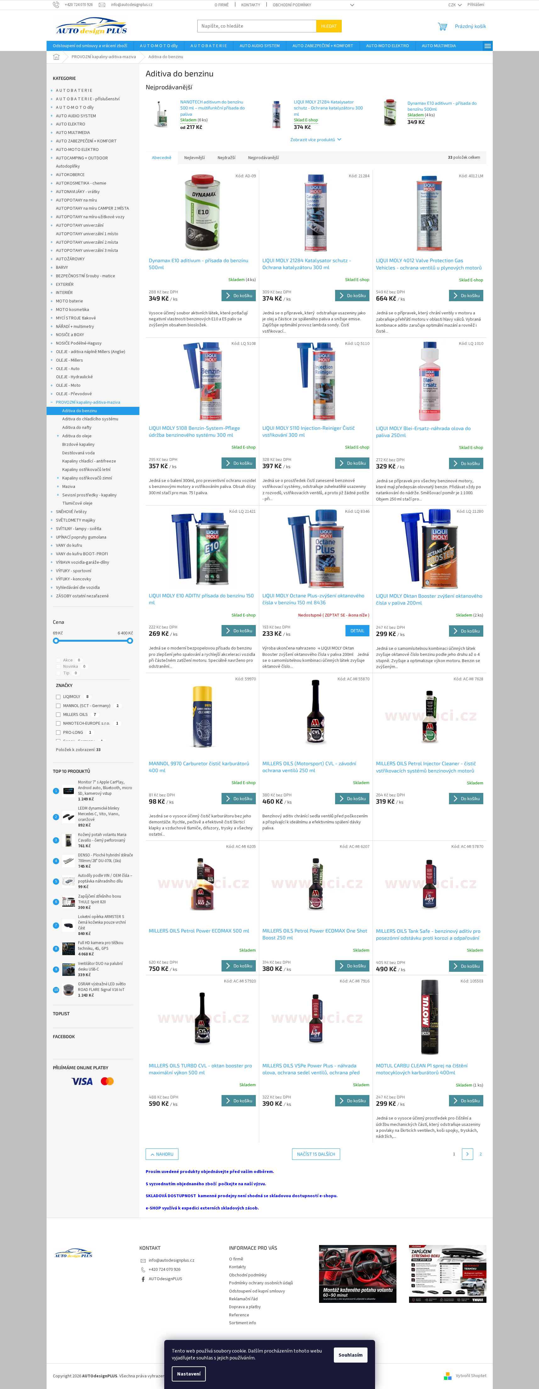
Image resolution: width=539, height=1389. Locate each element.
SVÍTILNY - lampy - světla (78, 529)
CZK (452, 5)
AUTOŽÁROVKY (70, 259)
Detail (357, 630)
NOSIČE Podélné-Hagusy (79, 343)
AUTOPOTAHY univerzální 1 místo (87, 234)
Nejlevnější (194, 158)
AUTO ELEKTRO (70, 124)
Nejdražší (226, 158)
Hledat (329, 26)
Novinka (74, 666)
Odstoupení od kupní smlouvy (257, 1291)
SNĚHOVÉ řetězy (71, 512)
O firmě (222, 5)
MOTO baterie (69, 301)
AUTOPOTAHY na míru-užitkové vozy (90, 217)
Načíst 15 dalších (316, 1154)
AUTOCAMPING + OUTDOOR (82, 158)
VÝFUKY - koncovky (73, 579)
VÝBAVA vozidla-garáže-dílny (82, 562)
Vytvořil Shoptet (471, 1376)
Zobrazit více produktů (312, 139)
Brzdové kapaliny (78, 444)
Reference (239, 1315)
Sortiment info (242, 1323)
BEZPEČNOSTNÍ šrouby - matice (85, 276)
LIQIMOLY (75, 697)
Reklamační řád (243, 1299)
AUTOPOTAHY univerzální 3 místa (87, 250)
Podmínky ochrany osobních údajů (261, 1283)
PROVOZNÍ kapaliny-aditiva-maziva (88, 402)
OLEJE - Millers (69, 360)
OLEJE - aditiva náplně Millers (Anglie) (90, 352)
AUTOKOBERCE (70, 175)
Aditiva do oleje (77, 436)
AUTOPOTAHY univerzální (80, 225)
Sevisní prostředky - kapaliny (89, 495)
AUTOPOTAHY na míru (76, 200)
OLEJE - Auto (68, 369)
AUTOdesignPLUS (165, 1279)
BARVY (62, 267)
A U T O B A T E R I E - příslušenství (88, 99)
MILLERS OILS (79, 714)
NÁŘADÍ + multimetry (75, 327)
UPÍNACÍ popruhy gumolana (81, 537)
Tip (70, 673)
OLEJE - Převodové (74, 394)
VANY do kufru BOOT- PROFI (82, 554)
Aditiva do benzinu (79, 411)
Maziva (68, 487)
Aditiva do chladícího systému (90, 419)
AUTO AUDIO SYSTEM (76, 116)
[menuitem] (90, 46)
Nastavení (188, 1373)
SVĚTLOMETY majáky (75, 520)
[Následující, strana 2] (467, 1154)
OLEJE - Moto (68, 385)
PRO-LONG (77, 732)
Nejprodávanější (263, 158)
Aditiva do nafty (77, 427)
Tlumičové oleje (77, 503)
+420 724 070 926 (164, 1269)
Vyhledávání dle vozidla (78, 587)
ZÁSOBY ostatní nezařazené (82, 596)
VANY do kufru (69, 545)
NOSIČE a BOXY (70, 335)
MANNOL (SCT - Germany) (91, 706)
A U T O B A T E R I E (74, 90)
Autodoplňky (68, 166)
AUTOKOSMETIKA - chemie (81, 183)
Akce (71, 660)
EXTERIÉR (65, 284)
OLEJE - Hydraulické (74, 377)
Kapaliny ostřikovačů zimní (87, 478)
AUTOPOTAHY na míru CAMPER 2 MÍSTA (92, 208)
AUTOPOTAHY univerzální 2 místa (87, 242)
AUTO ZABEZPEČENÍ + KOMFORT (86, 141)
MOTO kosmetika (72, 310)
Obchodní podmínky (292, 5)
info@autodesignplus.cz (171, 1260)
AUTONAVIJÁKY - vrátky (78, 192)
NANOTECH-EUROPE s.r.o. (90, 723)
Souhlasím (351, 1355)
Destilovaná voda (78, 453)
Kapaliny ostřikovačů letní (86, 470)
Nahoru (164, 1154)
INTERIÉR (64, 293)
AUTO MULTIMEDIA (73, 133)
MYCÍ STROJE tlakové (76, 318)
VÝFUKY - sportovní (73, 571)
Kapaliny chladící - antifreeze (89, 461)
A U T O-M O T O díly (75, 107)
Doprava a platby (245, 1307)
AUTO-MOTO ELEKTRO (77, 150)
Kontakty (250, 5)
